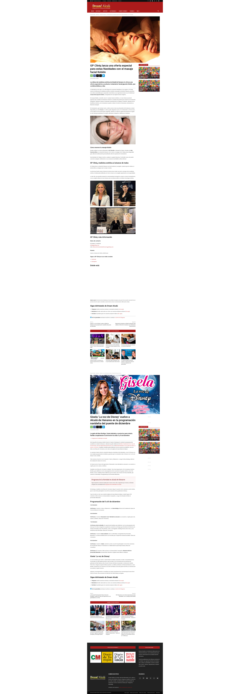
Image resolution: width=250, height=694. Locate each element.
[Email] (100, 75)
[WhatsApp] (157, 1)
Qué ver (105, 11)
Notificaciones (114, 0)
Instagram (94, 261)
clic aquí (121, 309)
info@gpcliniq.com (94, 245)
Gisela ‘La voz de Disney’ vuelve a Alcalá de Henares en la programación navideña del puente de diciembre (100, 325)
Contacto (119, 0)
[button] (158, 11)
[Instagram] (150, 1)
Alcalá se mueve (103, 14)
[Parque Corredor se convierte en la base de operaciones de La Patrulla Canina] (97, 354)
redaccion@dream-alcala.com (125, 687)
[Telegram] (152, 1)
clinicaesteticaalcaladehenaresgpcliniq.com (103, 247)
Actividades (113, 11)
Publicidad (109, 0)
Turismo (132, 11)
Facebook (94, 259)
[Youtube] (159, 1)
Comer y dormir (123, 11)
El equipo (104, 0)
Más (138, 11)
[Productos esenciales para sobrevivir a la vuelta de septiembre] (128, 339)
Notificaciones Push (151, 692)
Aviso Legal (126, 692)
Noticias (98, 11)
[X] (154, 1)
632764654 (92, 243)
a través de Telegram (120, 317)
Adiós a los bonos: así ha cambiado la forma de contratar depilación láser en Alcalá (113, 346)
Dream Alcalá (92, 14)
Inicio (92, 11)
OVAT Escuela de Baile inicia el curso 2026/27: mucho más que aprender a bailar (97, 346)
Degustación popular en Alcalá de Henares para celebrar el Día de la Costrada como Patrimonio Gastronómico (125, 325)
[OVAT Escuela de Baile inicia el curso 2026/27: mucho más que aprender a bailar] (97, 339)
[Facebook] (148, 1)
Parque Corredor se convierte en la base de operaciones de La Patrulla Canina (96, 361)
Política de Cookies (142, 692)
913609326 (98, 243)
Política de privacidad (134, 692)
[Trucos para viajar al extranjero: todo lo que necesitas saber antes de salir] (113, 354)
